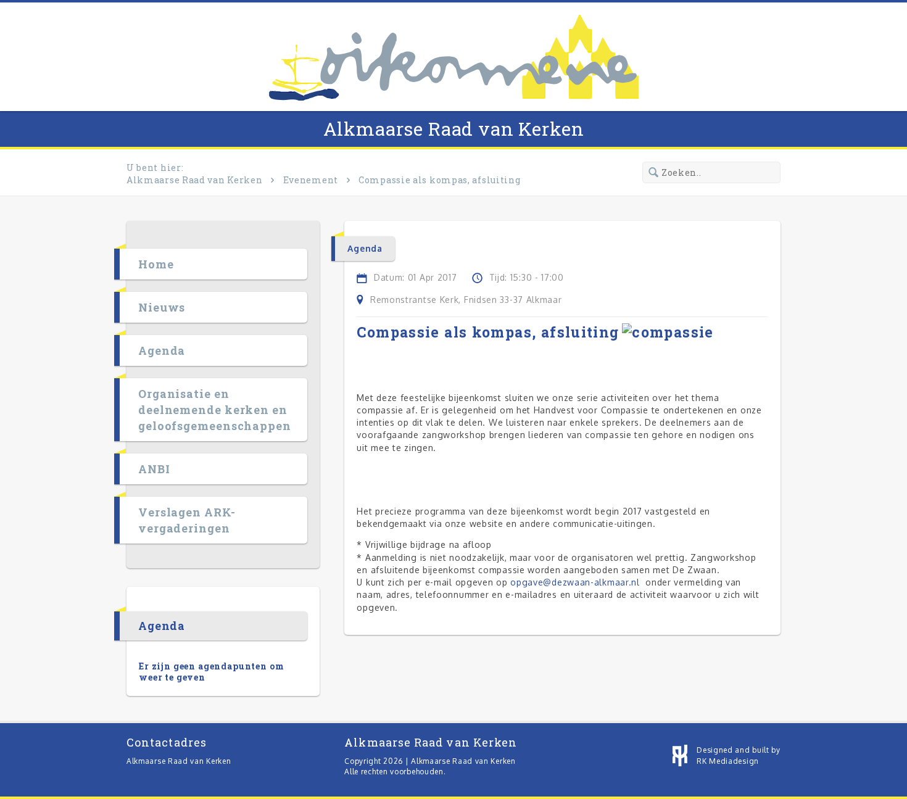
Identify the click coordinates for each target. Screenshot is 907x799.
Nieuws (161, 307)
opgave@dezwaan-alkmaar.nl (575, 582)
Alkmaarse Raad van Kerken (453, 129)
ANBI (154, 469)
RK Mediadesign (728, 761)
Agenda (161, 350)
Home (156, 264)
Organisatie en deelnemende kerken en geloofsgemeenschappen (214, 409)
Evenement (310, 180)
